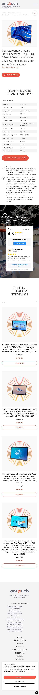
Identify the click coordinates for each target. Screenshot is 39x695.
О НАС (19, 637)
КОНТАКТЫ (19, 659)
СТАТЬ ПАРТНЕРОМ (19, 650)
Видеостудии (15, 615)
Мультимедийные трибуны (15, 627)
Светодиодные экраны (14, 12)
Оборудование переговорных (14, 620)
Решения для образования (15, 629)
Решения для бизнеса (15, 631)
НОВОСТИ (19, 656)
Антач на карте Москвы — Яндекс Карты (19, 269)
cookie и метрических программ (22, 673)
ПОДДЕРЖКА (19, 653)
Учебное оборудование (14, 618)
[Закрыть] (36, 692)
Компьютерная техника (15, 613)
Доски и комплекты (15, 611)
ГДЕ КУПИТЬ (19, 647)
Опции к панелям (15, 608)
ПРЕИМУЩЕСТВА (19, 640)
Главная (4, 12)
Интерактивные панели (15, 606)
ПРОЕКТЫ (19, 643)
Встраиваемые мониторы (15, 624)
